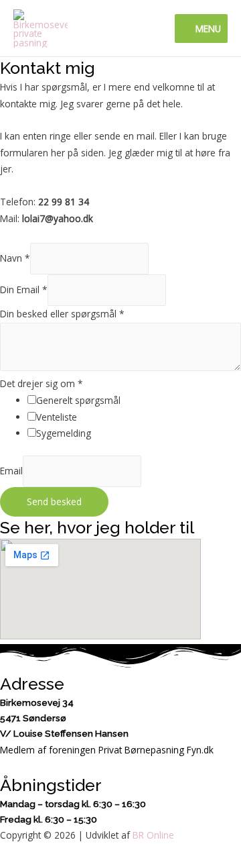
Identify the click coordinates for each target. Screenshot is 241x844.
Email (11, 471)
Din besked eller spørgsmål (62, 313)
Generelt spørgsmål (78, 400)
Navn (15, 258)
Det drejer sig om (41, 383)
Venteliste (56, 417)
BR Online (153, 835)
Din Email (24, 289)
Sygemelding (63, 433)
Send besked (54, 501)
